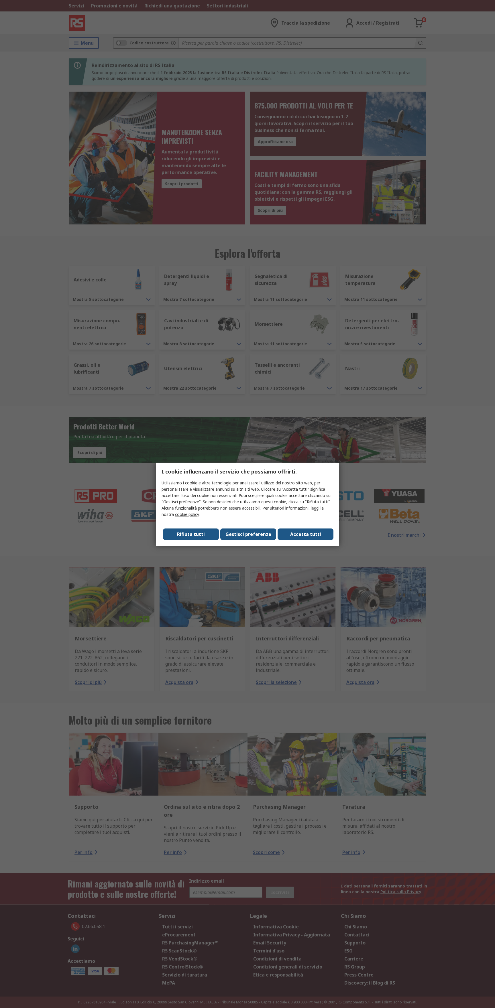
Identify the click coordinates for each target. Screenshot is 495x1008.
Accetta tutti (305, 534)
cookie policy (187, 514)
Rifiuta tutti (191, 534)
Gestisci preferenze (248, 534)
